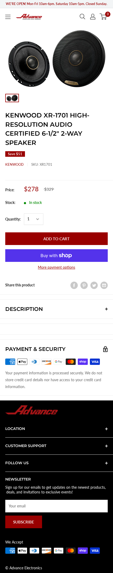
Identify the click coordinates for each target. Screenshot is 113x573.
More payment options (56, 267)
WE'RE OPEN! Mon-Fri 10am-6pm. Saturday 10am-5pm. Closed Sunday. (56, 4)
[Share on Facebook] (74, 285)
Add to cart (56, 238)
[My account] (92, 16)
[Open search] (82, 16)
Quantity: (13, 219)
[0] (103, 16)
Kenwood (14, 164)
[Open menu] (8, 17)
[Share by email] (104, 285)
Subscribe (23, 522)
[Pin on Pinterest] (84, 285)
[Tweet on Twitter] (94, 285)
